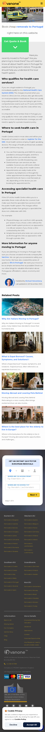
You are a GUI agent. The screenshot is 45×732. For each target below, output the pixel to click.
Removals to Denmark (31, 566)
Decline (13, 725)
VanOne (5, 257)
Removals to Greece (10, 570)
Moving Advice (9, 624)
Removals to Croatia (10, 566)
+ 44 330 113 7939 (11, 664)
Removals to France (30, 528)
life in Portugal (16, 263)
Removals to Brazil (30, 594)
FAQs (5, 636)
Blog (5, 640)
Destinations (28, 630)
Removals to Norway (31, 590)
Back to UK (7, 620)
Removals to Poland (10, 543)
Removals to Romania (11, 547)
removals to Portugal (29, 26)
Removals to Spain (10, 590)
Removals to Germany (31, 532)
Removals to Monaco (31, 602)
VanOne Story (8, 632)
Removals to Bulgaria (11, 520)
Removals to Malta (10, 578)
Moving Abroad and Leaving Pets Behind (22, 393)
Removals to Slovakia (11, 551)
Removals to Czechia (11, 524)
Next (32, 495)
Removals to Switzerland (32, 586)
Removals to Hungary (11, 532)
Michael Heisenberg (33, 281)
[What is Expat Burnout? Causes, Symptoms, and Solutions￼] (22, 343)
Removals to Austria (31, 520)
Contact (27, 634)
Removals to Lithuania (11, 539)
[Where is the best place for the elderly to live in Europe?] (22, 415)
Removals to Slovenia (11, 586)
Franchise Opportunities (32, 638)
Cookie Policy (20, 719)
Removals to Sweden (31, 574)
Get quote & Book (15, 45)
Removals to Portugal (11, 582)
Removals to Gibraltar (31, 598)
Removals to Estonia (11, 528)
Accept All (32, 725)
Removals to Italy (9, 574)
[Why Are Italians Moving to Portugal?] (22, 308)
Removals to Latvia (10, 535)
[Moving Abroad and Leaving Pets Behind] (22, 382)
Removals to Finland (31, 570)
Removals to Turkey (30, 606)
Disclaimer (27, 626)
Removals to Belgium (31, 524)
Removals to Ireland (30, 539)
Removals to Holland (31, 535)
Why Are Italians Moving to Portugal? (20, 319)
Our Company (9, 628)
